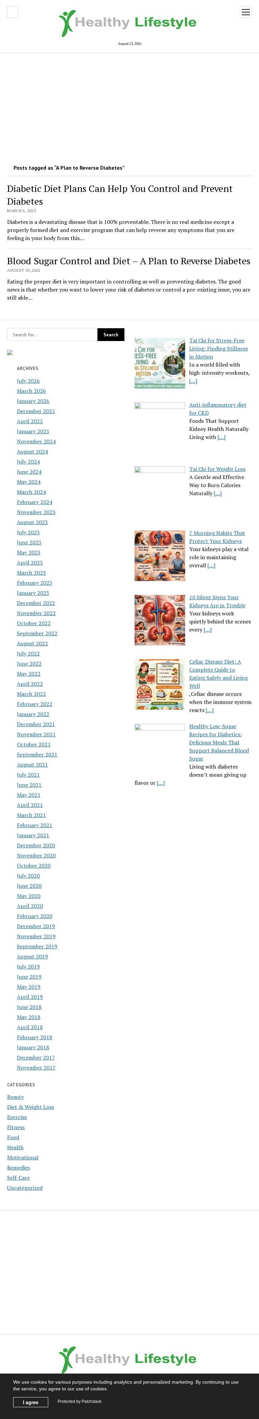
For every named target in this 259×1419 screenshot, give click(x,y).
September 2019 (37, 946)
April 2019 (30, 997)
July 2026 (28, 380)
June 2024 (29, 471)
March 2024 (31, 492)
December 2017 (36, 1057)
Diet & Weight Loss (30, 1107)
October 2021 (34, 744)
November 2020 (36, 855)
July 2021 (28, 774)
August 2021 (32, 764)
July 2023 (28, 532)
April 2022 (30, 683)
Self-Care (18, 1177)
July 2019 (28, 966)
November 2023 (36, 512)
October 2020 (34, 865)
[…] (193, 380)
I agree (30, 1402)
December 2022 (36, 603)
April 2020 (30, 906)
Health (15, 1147)
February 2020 (34, 916)
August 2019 (32, 956)
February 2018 (34, 1037)
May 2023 (28, 552)
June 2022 (29, 663)
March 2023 (31, 572)
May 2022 (28, 673)
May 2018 (28, 1017)
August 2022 (32, 643)
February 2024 (34, 502)
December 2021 (36, 724)
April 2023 (30, 562)
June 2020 (29, 885)
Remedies (18, 1167)
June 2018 (29, 1007)
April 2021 (30, 805)
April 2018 (30, 1027)
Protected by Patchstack (80, 1401)
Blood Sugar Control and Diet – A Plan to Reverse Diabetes (128, 261)
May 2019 (28, 986)
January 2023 (33, 593)
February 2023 (34, 582)
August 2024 (32, 451)
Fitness (16, 1127)
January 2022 (33, 714)
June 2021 (29, 784)
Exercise (17, 1117)
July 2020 (28, 875)
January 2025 (33, 431)
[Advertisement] (129, 106)
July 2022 (28, 653)
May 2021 (28, 795)
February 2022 (34, 704)
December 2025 (36, 411)
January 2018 (33, 1047)
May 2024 (28, 481)
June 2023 (29, 542)
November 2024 (36, 441)
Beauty (15, 1097)
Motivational (22, 1157)
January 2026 (33, 401)
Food (13, 1137)
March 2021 (31, 815)
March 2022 (31, 694)
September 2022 (37, 633)
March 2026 (31, 391)
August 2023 (32, 522)
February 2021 (34, 825)
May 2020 (28, 896)
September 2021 (37, 754)
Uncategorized (24, 1187)
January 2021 (33, 835)
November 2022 (36, 613)
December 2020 (36, 845)
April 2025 (30, 421)
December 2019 (36, 926)
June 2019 (29, 976)
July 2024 (28, 461)
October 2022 (34, 623)
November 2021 (36, 734)
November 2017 (36, 1067)
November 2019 (36, 936)
